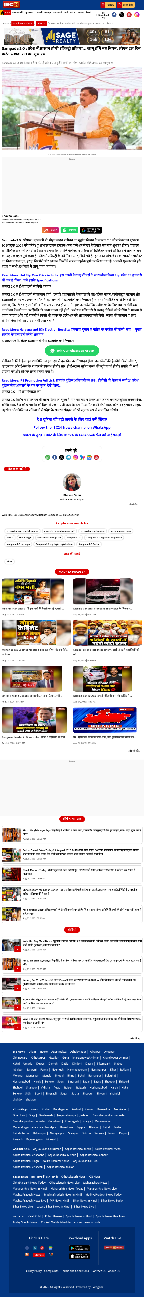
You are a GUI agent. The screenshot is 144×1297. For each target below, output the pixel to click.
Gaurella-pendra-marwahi (108, 1115)
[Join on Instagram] (75, 457)
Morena (17, 1075)
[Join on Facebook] (54, 457)
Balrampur (39, 1133)
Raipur (123, 1133)
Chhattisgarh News (73, 1176)
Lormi (111, 1133)
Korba (46, 1109)
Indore (44, 1051)
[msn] (51, 1254)
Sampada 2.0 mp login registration (54, 544)
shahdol (115, 1093)
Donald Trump (43, 12)
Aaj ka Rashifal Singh (26, 1161)
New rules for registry (49, 537)
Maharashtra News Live (102, 1188)
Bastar (117, 1127)
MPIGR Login (25, 537)
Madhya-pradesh (22, 23)
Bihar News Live (23, 1206)
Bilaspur (94, 1127)
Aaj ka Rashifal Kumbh (47, 1149)
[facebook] (27, 1248)
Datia (64, 1063)
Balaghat (110, 1075)
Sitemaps (39, 1255)
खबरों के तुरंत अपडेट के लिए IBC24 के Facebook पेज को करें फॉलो (72, 435)
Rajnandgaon (34, 1139)
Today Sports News (25, 1222)
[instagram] (137, 15)
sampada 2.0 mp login (18, 544)
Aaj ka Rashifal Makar (60, 1167)
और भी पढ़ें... (133, 504)
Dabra (89, 1063)
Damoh (53, 1063)
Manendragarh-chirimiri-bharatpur (34, 1127)
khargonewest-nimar (86, 1057)
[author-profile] (72, 482)
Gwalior (54, 1057)
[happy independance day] (72, 36)
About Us (114, 1271)
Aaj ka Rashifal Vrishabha (28, 1155)
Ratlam (124, 1069)
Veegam (98, 1287)
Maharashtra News (95, 1182)
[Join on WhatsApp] (47, 457)
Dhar (113, 1069)
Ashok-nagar (78, 1051)
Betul (81, 1075)
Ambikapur (120, 1109)
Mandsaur (32, 1075)
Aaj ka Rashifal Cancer (94, 1155)
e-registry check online (93, 531)
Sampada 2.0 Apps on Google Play (104, 537)
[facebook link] (114, 15)
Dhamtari (19, 1115)
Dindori (77, 1063)
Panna (44, 1069)
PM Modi (57, 12)
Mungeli (51, 1139)
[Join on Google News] (89, 457)
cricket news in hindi (87, 1222)
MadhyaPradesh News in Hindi (63, 1194)
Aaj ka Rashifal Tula (85, 1161)
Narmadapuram (77, 1069)
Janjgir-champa (66, 1115)
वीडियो (72, 929)
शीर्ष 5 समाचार (72, 819)
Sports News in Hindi (79, 1216)
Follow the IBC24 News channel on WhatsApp (72, 427)
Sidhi (28, 1093)
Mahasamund (103, 1121)
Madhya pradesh (72, 571)
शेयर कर (72, 230)
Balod (106, 1127)
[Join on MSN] (82, 457)
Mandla (46, 1075)
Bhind (70, 1075)
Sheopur (110, 1081)
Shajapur (31, 1087)
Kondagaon (60, 1109)
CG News (94, 1176)
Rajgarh (81, 1087)
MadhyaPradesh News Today (104, 1194)
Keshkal (76, 1109)
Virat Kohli (34, 1216)
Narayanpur (57, 1133)
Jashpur (84, 1115)
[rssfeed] (27, 1254)
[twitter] (35, 1248)
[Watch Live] (114, 1248)
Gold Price (69, 12)
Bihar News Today (112, 1200)
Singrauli (73, 1081)
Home (6, 23)
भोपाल (9, 561)
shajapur (31, 1099)
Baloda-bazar (21, 1133)
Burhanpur (94, 1075)
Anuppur (109, 1051)
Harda (37, 1081)
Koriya (87, 1121)
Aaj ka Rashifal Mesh (108, 1149)
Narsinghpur (98, 1069)
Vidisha (45, 1087)
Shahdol (17, 1087)
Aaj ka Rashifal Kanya (56, 1161)
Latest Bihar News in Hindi (53, 1206)
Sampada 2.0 (73, 537)
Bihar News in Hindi (85, 1200)
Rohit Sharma (53, 1216)
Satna (97, 1081)
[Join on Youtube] (96, 457)
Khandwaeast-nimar (115, 1057)
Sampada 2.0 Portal (89, 544)
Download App (103, 16)
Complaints (51, 1271)
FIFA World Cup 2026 (22, 12)
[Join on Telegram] (68, 457)
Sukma (86, 1133)
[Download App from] (79, 1250)
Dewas (40, 1063)
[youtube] (129, 15)
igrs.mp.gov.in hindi (121, 531)
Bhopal (41, 23)
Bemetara (66, 1127)
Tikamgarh (103, 1063)
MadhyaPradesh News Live (29, 1200)
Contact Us (99, 1271)
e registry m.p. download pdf (59, 531)
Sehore (49, 1081)
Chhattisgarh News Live (64, 1182)
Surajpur (73, 1133)
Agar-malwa (59, 1051)
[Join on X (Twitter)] (61, 457)
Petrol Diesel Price (87, 12)
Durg (32, 1115)
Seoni (60, 1081)
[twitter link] (122, 15)
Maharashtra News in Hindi (30, 1188)
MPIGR (10, 537)
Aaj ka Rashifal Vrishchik (28, 1167)
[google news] (95, 15)
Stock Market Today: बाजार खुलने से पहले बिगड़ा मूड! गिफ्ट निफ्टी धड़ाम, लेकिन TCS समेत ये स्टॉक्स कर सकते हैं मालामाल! (79, 872)
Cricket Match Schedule (55, 1222)
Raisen (68, 1087)
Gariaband (54, 1121)
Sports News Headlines (110, 1216)
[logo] (11, 7)
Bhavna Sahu (10, 216)
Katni (16, 1063)
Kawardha (103, 1109)
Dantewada (46, 1115)
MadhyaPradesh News (26, 1194)
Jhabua (118, 1063)
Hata (125, 1087)
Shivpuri (124, 1081)
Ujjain (32, 1051)
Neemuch (58, 1069)
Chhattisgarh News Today (29, 1182)
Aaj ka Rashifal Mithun (62, 1155)
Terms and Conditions (75, 1271)
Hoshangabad (21, 1081)
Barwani (31, 1069)
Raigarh (17, 1139)
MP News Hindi (59, 1200)
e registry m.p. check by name (22, 531)
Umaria (27, 1063)
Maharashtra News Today (67, 1188)
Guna (65, 1057)
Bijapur (80, 1127)
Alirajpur (95, 1051)
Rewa (57, 1087)
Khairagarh (72, 1121)
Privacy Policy (33, 1271)
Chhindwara (20, 1057)
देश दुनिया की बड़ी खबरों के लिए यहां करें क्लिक (72, 419)
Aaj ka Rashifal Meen (78, 1149)
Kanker (89, 1109)
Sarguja (99, 1133)
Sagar (86, 1081)
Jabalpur (18, 1069)
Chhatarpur (38, 1057)
